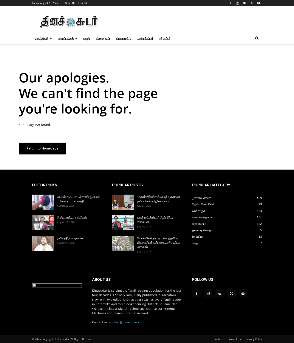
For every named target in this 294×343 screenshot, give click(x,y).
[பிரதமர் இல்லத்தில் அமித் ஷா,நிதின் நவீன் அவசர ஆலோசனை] (123, 202)
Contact (82, 3)
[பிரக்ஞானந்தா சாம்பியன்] (43, 222)
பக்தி (87, 38)
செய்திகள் (41, 38)
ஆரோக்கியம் (145, 38)
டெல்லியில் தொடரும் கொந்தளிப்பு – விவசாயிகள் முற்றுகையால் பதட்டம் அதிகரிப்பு (159, 242)
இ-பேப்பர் (164, 38)
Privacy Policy (254, 339)
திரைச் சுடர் (103, 38)
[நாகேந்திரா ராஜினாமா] (43, 243)
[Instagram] (237, 3)
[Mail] (244, 3)
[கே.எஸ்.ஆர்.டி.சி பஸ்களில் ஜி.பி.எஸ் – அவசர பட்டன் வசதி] (43, 202)
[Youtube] (258, 3)
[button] (257, 39)
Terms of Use (234, 339)
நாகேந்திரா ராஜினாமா (70, 238)
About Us (70, 3)
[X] (251, 3)
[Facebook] (230, 3)
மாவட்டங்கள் (66, 38)
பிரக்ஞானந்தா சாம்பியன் (72, 217)
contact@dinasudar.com (126, 322)
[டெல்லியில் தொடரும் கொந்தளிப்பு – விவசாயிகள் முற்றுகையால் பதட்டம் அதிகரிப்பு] (123, 243)
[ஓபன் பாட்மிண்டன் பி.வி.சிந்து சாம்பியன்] (123, 222)
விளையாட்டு (123, 38)
